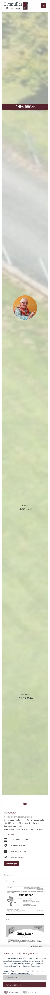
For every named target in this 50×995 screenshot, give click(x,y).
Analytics (32, 992)
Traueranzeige (10, 881)
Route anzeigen (11, 863)
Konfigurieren (10, 978)
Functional (13, 992)
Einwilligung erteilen (12, 985)
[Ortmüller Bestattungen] (16, 6)
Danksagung (9, 920)
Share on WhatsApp (17, 851)
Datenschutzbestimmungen (21, 974)
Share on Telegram (17, 857)
